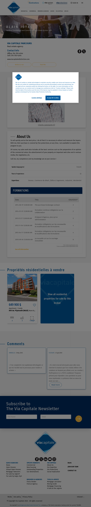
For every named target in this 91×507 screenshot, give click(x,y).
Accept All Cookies (53, 98)
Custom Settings (37, 98)
